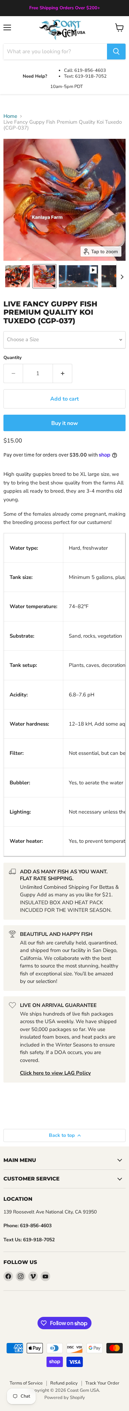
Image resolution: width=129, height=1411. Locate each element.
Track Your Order (102, 1383)
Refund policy (64, 1383)
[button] (17, 276)
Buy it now (64, 423)
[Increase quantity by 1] (62, 373)
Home (10, 116)
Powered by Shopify (64, 1398)
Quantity (12, 357)
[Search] (116, 51)
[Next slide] (121, 276)
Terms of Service (26, 1383)
